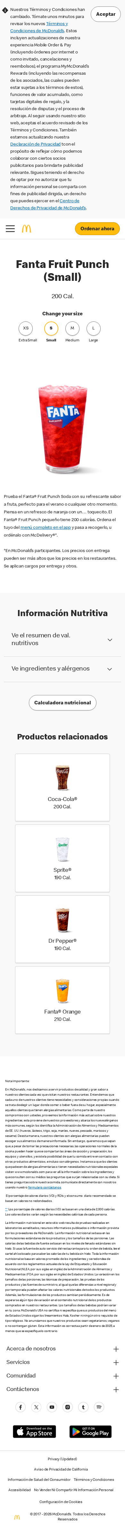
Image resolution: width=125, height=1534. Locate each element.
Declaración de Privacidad (35, 144)
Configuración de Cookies (60, 1502)
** (6, 1209)
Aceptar (105, 14)
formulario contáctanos (44, 1187)
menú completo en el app (46, 528)
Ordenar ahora (97, 229)
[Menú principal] (10, 228)
